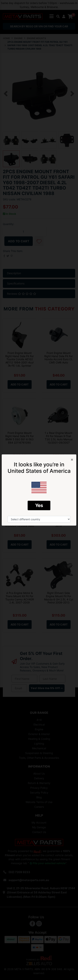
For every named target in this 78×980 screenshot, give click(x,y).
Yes (39, 505)
